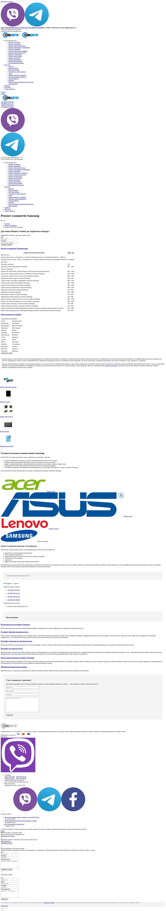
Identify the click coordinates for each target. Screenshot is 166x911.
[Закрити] (1, 838)
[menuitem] (11, 40)
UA (2, 92)
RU (4, 92)
